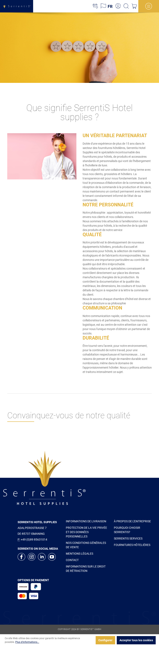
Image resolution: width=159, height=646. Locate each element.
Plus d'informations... (27, 642)
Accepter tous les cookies (136, 640)
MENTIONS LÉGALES (79, 553)
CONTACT (72, 560)
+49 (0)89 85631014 (34, 539)
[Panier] (134, 6)
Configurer (105, 640)
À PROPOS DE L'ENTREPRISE (132, 521)
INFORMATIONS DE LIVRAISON (86, 521)
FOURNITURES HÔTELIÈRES (132, 545)
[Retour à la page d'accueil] (16, 6)
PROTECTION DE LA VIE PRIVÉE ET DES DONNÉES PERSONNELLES (86, 532)
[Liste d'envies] (95, 6)
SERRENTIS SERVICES (128, 538)
